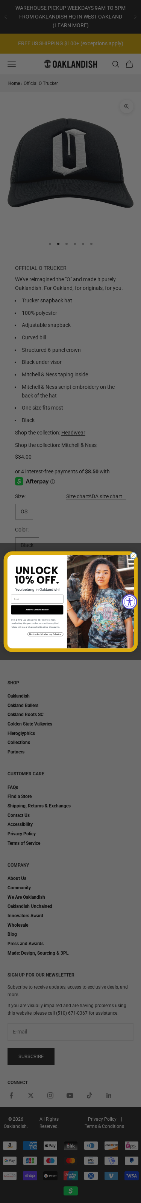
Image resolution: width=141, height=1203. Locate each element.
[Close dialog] (133, 556)
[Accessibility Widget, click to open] (129, 601)
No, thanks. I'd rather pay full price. (45, 634)
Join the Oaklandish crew (37, 609)
